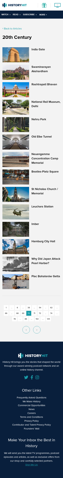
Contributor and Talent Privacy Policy (31, 425)
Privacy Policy (31, 421)
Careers (31, 413)
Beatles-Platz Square (45, 171)
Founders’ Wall (31, 428)
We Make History (31, 401)
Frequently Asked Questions (31, 397)
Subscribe (29, 14)
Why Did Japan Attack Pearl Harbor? (46, 261)
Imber (35, 224)
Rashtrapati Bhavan (44, 84)
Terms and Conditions (31, 417)
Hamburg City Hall (43, 241)
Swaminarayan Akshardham (41, 69)
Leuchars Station (42, 206)
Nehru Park (39, 119)
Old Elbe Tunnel (42, 136)
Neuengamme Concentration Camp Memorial (45, 158)
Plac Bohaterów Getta (46, 276)
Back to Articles (12, 28)
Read (15, 14)
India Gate (38, 49)
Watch (4, 14)
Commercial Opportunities (31, 405)
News (32, 409)
